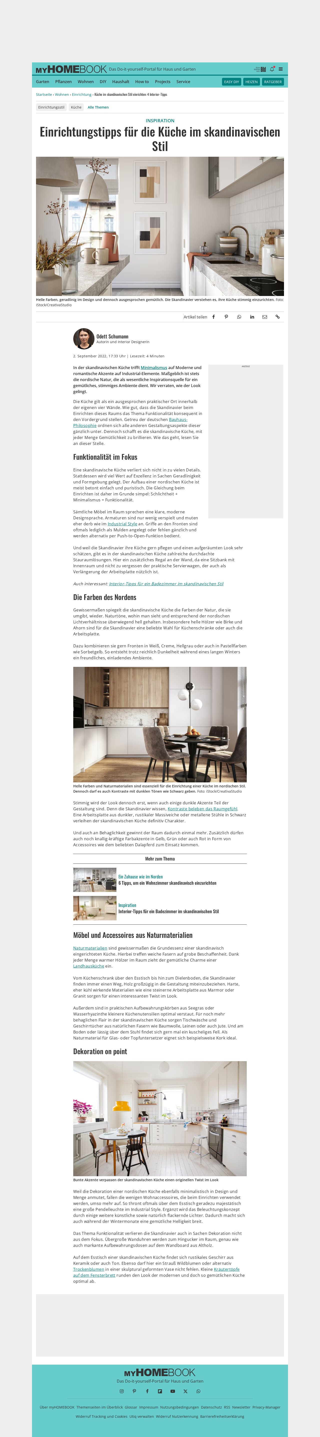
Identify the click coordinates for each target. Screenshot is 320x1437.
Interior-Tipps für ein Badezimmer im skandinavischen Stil (166, 583)
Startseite (44, 94)
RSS (227, 1407)
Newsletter (241, 1407)
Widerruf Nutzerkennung (177, 1416)
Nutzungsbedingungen (179, 1407)
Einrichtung (82, 94)
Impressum (148, 1407)
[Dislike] (173, 317)
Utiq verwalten (142, 1416)
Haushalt (120, 81)
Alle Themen (98, 107)
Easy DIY (231, 81)
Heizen (252, 81)
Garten (42, 81)
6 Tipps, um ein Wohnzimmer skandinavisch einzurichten (167, 883)
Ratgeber (273, 81)
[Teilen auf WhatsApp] (239, 317)
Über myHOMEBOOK (57, 1407)
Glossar (131, 1407)
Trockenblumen (88, 1269)
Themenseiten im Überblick (99, 1407)
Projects (162, 81)
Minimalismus (154, 367)
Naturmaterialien (90, 948)
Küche (76, 107)
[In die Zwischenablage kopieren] (277, 317)
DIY (103, 81)
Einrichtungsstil (51, 107)
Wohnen (86, 81)
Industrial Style (122, 524)
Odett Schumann (112, 336)
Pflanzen (63, 81)
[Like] (180, 317)
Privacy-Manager (266, 1407)
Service (183, 81)
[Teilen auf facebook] (213, 317)
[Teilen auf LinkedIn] (252, 317)
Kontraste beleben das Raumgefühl (203, 809)
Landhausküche (88, 966)
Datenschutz (211, 1407)
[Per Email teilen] (264, 317)
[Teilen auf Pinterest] (226, 317)
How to (142, 81)
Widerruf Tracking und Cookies (102, 1416)
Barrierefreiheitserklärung (222, 1416)
